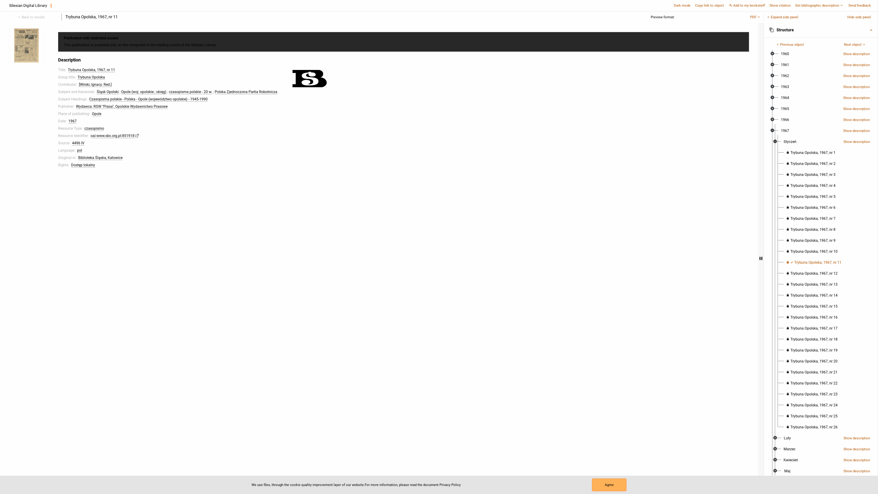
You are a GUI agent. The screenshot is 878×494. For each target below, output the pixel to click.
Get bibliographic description (817, 5)
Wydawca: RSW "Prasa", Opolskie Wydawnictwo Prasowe (122, 106)
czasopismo (94, 128)
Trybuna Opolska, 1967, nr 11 (91, 70)
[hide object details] (761, 258)
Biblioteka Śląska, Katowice (100, 158)
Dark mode (682, 5)
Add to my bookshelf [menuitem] (749, 5)
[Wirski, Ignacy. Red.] (95, 84)
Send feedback (860, 5)
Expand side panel (784, 17)
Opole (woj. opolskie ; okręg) (143, 92)
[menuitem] (785, 54)
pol (79, 150)
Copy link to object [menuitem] (709, 5)
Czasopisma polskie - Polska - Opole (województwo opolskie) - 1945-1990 (148, 99)
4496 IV (78, 143)
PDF (753, 17)
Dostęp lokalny (83, 165)
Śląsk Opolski (108, 92)
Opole (96, 114)
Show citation (780, 5)
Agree (609, 485)
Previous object (792, 45)
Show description (856, 54)
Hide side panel (859, 17)
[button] (821, 30)
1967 (72, 121)
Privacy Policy (450, 485)
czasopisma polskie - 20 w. (190, 92)
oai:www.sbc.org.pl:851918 (112, 136)
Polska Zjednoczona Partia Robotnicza (246, 92)
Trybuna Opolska (91, 77)
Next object (853, 45)
